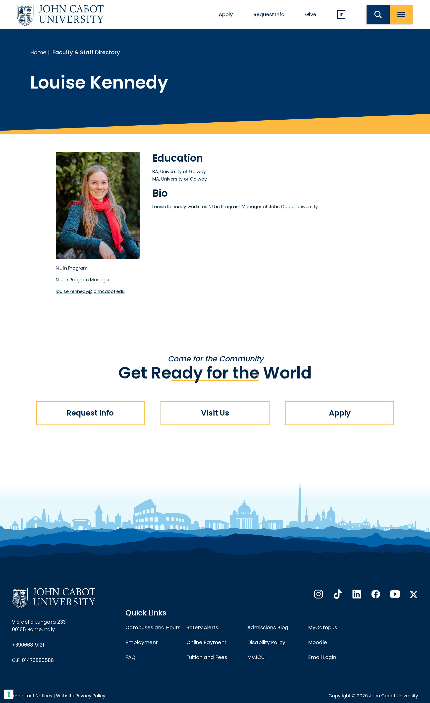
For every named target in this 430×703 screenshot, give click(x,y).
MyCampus (322, 627)
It (341, 14)
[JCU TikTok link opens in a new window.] (337, 595)
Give (310, 14)
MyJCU (256, 657)
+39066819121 (28, 644)
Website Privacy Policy (80, 696)
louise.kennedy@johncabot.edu (90, 291)
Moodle (317, 642)
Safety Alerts (202, 627)
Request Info (269, 14)
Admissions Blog (267, 627)
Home (38, 52)
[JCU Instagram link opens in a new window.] (318, 595)
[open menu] (401, 14)
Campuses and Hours (152, 627)
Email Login (322, 657)
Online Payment (206, 642)
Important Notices (32, 696)
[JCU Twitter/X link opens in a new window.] (413, 594)
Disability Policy (266, 642)
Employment (141, 642)
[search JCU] (378, 14)
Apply (226, 14)
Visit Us (215, 413)
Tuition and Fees (206, 657)
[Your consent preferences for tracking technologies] (8, 694)
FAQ (130, 657)
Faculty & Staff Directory (86, 52)
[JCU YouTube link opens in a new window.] (394, 595)
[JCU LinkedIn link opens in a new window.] (356, 595)
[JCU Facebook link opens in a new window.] (375, 595)
